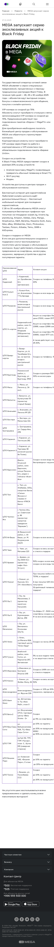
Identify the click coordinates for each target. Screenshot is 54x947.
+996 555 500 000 (15, 895)
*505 (7, 889)
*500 (7, 885)
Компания (8, 869)
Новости (18, 11)
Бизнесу (8, 862)
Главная (5, 11)
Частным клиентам (12, 854)
